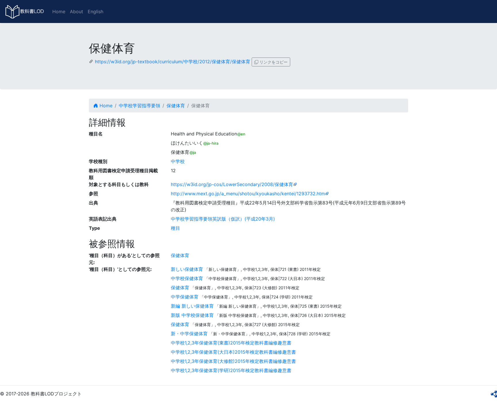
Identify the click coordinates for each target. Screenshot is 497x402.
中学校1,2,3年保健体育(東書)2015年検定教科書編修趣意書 (231, 343)
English (95, 11)
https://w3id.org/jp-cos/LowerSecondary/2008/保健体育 (232, 184)
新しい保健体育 (187, 269)
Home (58, 11)
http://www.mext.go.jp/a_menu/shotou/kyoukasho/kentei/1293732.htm (248, 193)
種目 (175, 228)
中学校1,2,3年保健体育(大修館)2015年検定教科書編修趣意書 (233, 361)
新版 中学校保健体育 (192, 315)
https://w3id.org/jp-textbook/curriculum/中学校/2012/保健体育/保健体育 (172, 61)
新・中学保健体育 (189, 333)
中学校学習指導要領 (139, 105)
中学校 (178, 161)
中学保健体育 (184, 297)
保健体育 (176, 105)
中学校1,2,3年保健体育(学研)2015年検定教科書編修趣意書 (231, 370)
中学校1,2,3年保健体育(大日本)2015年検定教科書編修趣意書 (233, 352)
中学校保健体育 (187, 278)
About (76, 11)
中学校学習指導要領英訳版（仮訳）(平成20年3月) (223, 219)
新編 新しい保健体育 (192, 306)
